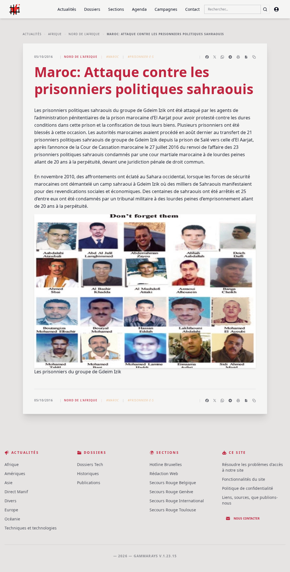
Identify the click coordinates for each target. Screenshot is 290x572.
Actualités (66, 9)
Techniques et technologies (31, 528)
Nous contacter (247, 518)
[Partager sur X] (214, 57)
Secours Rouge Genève (171, 491)
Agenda (139, 9)
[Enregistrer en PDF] (246, 57)
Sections (116, 9)
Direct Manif (16, 491)
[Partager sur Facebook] (207, 57)
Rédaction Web (164, 473)
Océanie (12, 519)
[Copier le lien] (254, 57)
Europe (11, 509)
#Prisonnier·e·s (141, 57)
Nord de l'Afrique (84, 34)
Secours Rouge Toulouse (173, 509)
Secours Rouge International (177, 500)
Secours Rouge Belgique (173, 482)
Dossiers (92, 9)
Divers (10, 500)
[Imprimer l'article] (238, 57)
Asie (8, 482)
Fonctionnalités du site (243, 479)
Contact (192, 9)
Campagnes (166, 9)
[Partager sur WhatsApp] (222, 57)
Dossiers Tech (90, 464)
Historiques (88, 473)
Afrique (55, 34)
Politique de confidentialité (247, 488)
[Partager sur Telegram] (230, 57)
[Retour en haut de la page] (277, 559)
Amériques (15, 473)
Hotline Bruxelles (166, 464)
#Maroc (112, 57)
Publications (88, 482)
